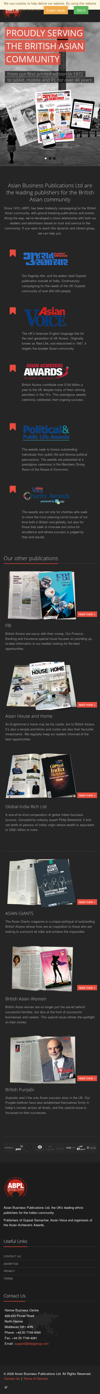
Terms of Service (36, 1378)
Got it (81, 10)
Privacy (9, 1271)
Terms (8, 1278)
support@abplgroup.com (32, 1343)
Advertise (11, 1264)
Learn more (56, 10)
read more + (87, 614)
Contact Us (12, 1256)
